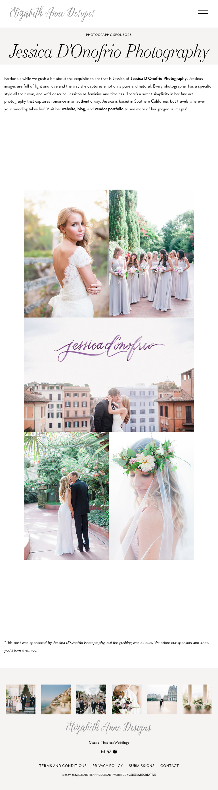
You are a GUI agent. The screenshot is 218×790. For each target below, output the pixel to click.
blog (81, 108)
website (68, 108)
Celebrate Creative (142, 775)
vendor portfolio (109, 108)
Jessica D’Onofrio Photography (159, 78)
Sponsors (122, 35)
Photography (98, 35)
